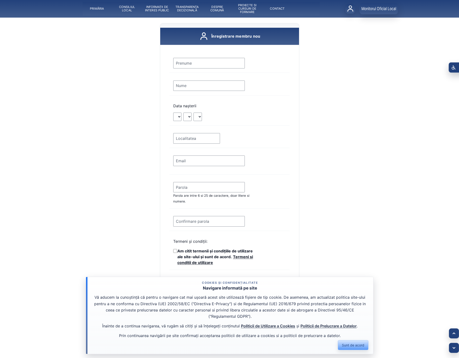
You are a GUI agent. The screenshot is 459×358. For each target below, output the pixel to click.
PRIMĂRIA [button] (97, 8)
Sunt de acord (353, 345)
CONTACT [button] (277, 8)
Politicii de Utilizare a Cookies (268, 326)
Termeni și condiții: (190, 241)
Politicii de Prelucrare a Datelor (328, 326)
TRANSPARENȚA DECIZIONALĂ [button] (187, 8)
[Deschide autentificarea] (350, 8)
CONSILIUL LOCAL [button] (127, 8)
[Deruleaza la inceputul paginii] (454, 333)
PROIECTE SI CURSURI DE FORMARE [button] (247, 8)
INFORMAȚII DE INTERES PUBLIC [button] (157, 8)
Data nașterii (184, 105)
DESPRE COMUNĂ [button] (217, 8)
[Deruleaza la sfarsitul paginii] (454, 348)
